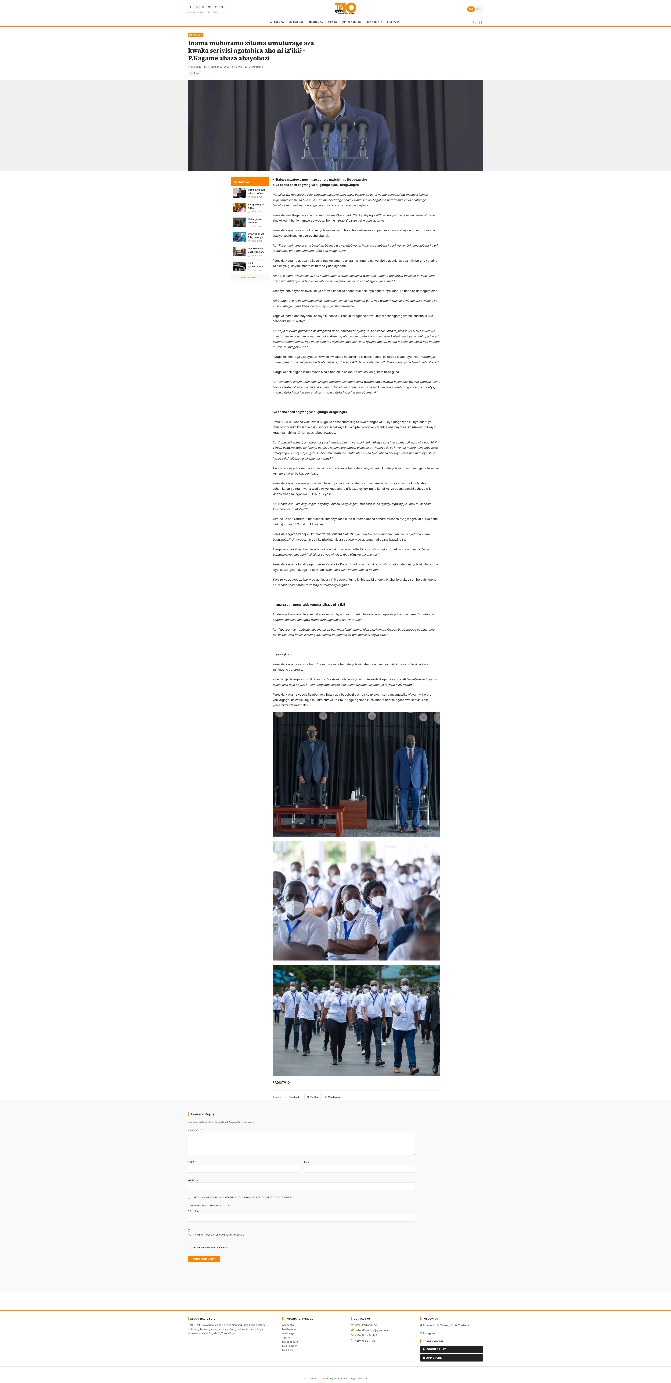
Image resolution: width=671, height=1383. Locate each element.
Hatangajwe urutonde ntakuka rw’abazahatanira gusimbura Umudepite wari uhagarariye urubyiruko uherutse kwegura (257, 221)
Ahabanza (288, 1324)
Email (308, 1162)
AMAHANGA (316, 22)
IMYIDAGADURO (351, 22)
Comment (195, 1129)
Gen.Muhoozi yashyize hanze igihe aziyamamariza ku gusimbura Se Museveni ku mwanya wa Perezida (257, 250)
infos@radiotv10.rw (366, 1324)
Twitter (314, 1097)
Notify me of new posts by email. (209, 1247)
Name (192, 1162)
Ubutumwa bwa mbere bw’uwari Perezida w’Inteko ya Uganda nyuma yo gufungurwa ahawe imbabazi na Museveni (257, 191)
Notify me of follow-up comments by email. (216, 1234)
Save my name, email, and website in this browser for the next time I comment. (243, 1197)
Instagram (428, 1333)
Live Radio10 (289, 1345)
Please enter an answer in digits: (209, 1205)
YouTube (463, 1325)
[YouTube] (209, 6)
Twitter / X (446, 1325)
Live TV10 (288, 1349)
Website (193, 1180)
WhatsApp (334, 1097)
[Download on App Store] (222, 6)
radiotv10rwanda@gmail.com (371, 1330)
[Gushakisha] (474, 22)
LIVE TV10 (393, 22)
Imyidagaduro (290, 1341)
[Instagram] (203, 6)
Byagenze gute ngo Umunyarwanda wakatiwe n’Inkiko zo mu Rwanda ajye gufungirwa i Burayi (257, 206)
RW (471, 9)
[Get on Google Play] (215, 6)
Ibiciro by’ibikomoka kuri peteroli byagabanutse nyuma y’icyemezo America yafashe (256, 265)
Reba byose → (250, 277)
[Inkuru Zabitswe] (480, 22)
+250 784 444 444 (366, 1335)
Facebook (294, 1097)
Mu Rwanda (289, 1329)
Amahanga (288, 1333)
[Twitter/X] (197, 6)
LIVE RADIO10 (374, 22)
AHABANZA (277, 22)
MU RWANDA (296, 22)
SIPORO (332, 22)
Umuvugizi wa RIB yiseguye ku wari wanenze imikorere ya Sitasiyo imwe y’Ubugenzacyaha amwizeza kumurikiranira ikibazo (257, 235)
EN (478, 9)
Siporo (286, 1337)
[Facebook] (190, 6)
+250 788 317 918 (365, 1340)
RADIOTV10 (319, 1378)
